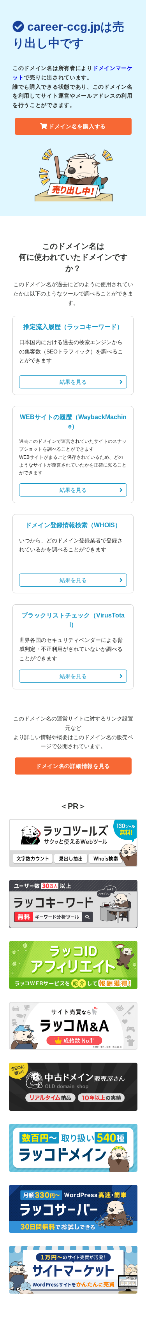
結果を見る (73, 382)
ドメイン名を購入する (77, 126)
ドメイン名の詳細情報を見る (73, 766)
